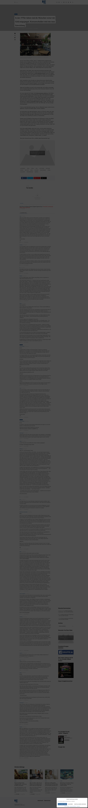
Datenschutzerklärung (73, 806)
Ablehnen (70, 804)
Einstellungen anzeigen (80, 804)
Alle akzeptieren (62, 804)
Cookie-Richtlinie (66, 806)
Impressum (78, 806)
